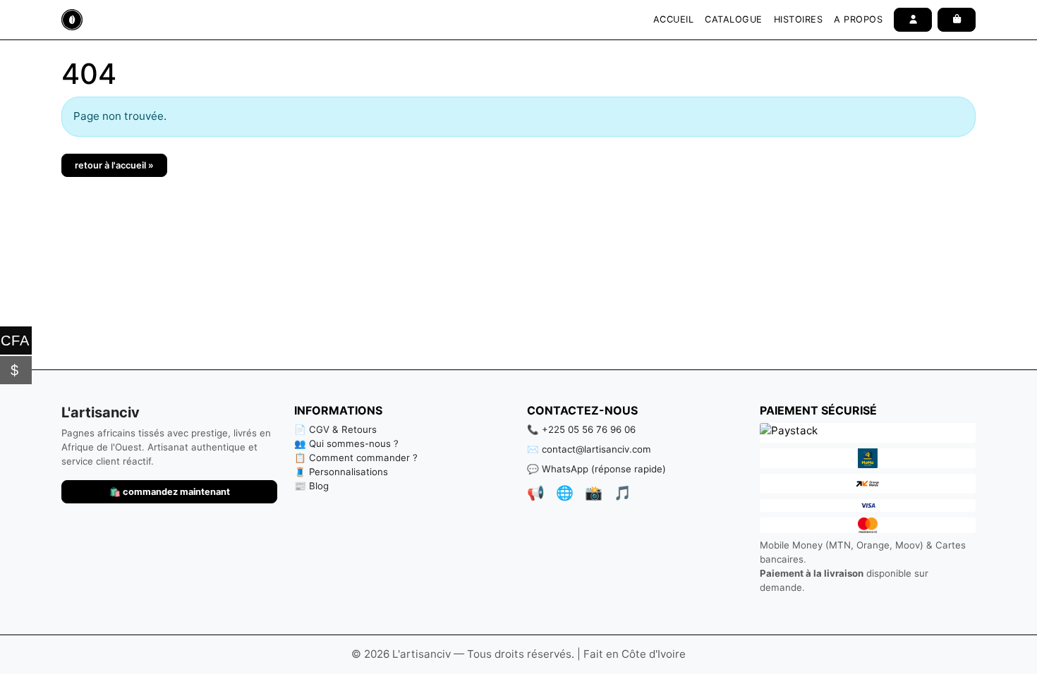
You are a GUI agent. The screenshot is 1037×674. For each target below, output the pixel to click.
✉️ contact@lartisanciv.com (589, 449)
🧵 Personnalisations (341, 471)
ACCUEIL (673, 19)
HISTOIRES (798, 19)
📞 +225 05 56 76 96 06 (581, 429)
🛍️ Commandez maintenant (169, 491)
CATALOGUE (734, 19)
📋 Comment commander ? (356, 457)
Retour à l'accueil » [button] (114, 165)
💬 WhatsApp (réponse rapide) (596, 468)
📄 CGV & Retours (335, 429)
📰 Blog (311, 485)
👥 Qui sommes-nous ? (346, 443)
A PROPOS (858, 19)
